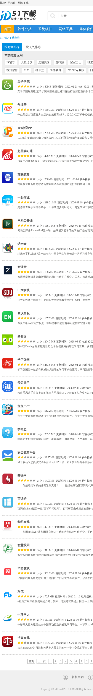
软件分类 (25, 29)
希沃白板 (24, 313)
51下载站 (19, 15)
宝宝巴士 (75, 62)
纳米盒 (39, 70)
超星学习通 (25, 151)
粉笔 (21, 591)
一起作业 (24, 197)
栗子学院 (24, 81)
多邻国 (22, 336)
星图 (26, 70)
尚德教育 (55, 70)
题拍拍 (60, 62)
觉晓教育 (24, 174)
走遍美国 (44, 62)
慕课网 (22, 475)
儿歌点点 (26, 62)
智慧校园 (24, 545)
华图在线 (24, 522)
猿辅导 (10, 62)
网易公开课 (25, 220)
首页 (7, 29)
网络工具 (66, 29)
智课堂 (22, 267)
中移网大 (24, 614)
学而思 (22, 429)
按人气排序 (33, 47)
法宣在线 (24, 637)
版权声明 (78, 677)
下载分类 (14, 37)
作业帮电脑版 (75, 70)
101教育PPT (26, 128)
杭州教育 (12, 70)
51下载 (4, 37)
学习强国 (24, 359)
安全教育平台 (27, 452)
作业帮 (22, 104)
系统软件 (45, 29)
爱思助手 (24, 383)
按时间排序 (12, 47)
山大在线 (24, 290)
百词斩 (22, 498)
